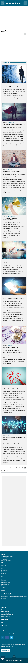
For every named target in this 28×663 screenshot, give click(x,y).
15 (16, 34)
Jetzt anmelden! (5, 650)
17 (22, 34)
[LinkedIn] (2, 637)
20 (4, 37)
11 (4, 34)
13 (10, 34)
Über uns (3, 609)
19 (1, 37)
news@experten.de (5, 616)
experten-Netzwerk (5, 611)
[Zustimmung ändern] (3, 658)
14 (13, 34)
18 (25, 34)
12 (7, 34)
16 (19, 34)
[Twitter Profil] (11, 637)
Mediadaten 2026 (6, 602)
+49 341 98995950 (6, 560)
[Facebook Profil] (7, 637)
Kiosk (18, 633)
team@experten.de (8, 613)
